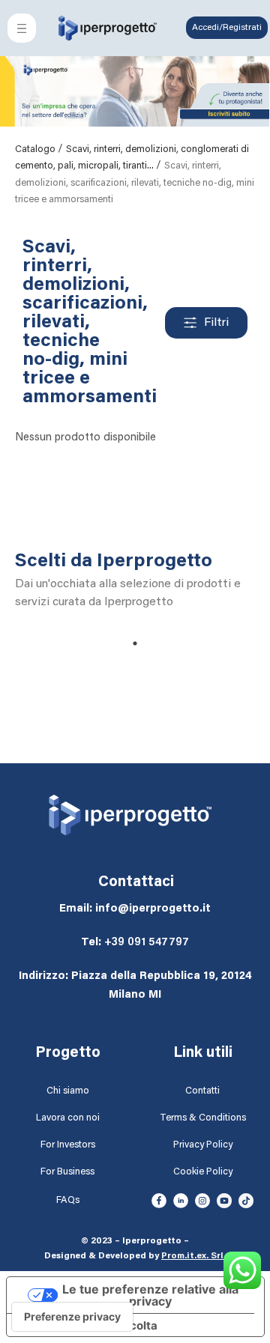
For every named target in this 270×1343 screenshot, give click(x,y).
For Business (67, 1172)
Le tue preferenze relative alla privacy (150, 1295)
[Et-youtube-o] (224, 1200)
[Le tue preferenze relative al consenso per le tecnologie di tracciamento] (72, 1317)
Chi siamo (67, 1091)
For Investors (67, 1145)
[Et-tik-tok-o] (246, 1200)
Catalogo (36, 149)
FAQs (68, 1200)
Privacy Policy (202, 1145)
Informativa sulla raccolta (88, 1325)
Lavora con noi (68, 1118)
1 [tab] (135, 643)
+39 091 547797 (146, 942)
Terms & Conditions (203, 1118)
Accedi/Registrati (227, 27)
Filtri (216, 323)
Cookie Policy (202, 1172)
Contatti (202, 1091)
